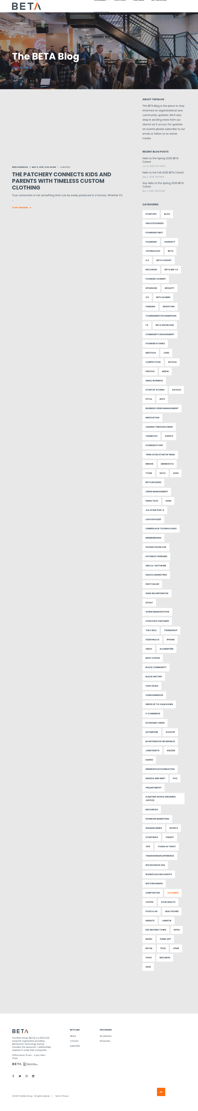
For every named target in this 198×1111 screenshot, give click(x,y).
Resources (152, 809)
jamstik (166, 920)
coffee (150, 902)
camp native (153, 892)
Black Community (156, 667)
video (149, 648)
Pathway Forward (156, 556)
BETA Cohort (164, 260)
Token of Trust (167, 846)
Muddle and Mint (155, 778)
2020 (176, 473)
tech (163, 948)
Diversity (169, 241)
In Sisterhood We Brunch (160, 741)
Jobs (166, 352)
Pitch (149, 399)
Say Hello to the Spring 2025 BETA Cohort (163, 185)
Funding (150, 306)
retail (149, 948)
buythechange (154, 883)
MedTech (151, 352)
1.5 (147, 325)
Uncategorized (155, 223)
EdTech (172, 362)
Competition (153, 362)
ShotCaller (152, 584)
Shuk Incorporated (157, 593)
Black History (154, 676)
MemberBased (153, 537)
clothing (173, 892)
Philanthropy (153, 787)
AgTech (176, 389)
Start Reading (20, 207)
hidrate (150, 920)
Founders (151, 241)
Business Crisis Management (162, 408)
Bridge (149, 463)
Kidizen (171, 750)
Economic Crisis (155, 722)
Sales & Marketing (156, 574)
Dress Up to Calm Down (159, 704)
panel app (165, 939)
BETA (170, 251)
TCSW (149, 473)
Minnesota (167, 463)
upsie (176, 948)
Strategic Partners (157, 621)
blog (167, 214)
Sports (173, 828)
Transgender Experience (160, 855)
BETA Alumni (163, 297)
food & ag (152, 911)
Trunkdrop (170, 630)
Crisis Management (157, 491)
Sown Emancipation (157, 611)
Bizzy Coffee (153, 658)
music (149, 939)
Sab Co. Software (156, 565)
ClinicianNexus (154, 695)
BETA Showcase (165, 325)
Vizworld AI (152, 639)
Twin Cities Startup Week (160, 454)
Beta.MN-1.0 (171, 269)
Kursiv (149, 759)
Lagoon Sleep (153, 519)
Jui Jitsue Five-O (155, 510)
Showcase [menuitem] (105, 1041)
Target (169, 837)
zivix (148, 966)
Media (165, 371)
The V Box (151, 630)
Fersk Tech (152, 500)
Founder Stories (155, 343)
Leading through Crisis (159, 426)
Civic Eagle (152, 685)
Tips (148, 846)
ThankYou (151, 436)
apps (162, 399)
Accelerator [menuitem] (106, 1036)
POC (175, 778)
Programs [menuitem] (106, 1030)
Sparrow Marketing (157, 818)
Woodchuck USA (155, 865)
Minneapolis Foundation (160, 769)
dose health (168, 902)
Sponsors (151, 288)
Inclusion (151, 269)
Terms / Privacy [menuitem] (62, 1096)
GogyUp (170, 732)
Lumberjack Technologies (161, 528)
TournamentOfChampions (161, 315)
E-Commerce (153, 713)
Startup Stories (155, 389)
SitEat (149, 602)
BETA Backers (153, 482)
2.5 (147, 297)
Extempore (152, 732)
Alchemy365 (166, 648)
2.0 (147, 260)
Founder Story (154, 445)
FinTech (150, 371)
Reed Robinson (20, 167)
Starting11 (152, 837)
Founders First (154, 232)
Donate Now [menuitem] (101, 12)
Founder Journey (156, 278)
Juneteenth (152, 750)
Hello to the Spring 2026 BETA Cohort (160, 160)
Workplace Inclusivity (159, 874)
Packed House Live (156, 547)
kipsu (177, 929)
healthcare (172, 911)
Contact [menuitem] (74, 1041)
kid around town (156, 929)
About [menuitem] (73, 1036)
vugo (149, 957)
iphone (171, 639)
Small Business (154, 380)
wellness (164, 957)
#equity (169, 288)
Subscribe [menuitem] (75, 1045)
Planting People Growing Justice (161, 798)
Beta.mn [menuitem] (75, 1030)
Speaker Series (154, 828)
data (163, 473)
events (169, 436)
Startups (151, 214)
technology (153, 251)
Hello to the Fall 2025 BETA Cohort (163, 172)
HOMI (168, 500)
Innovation (152, 417)
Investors (169, 306)
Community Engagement (160, 334)
